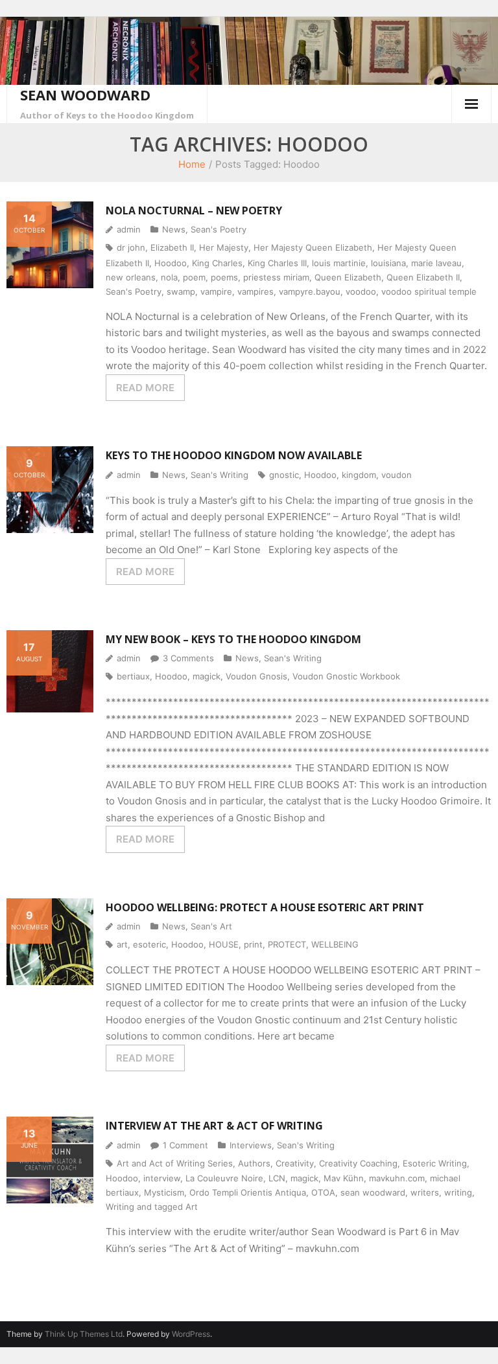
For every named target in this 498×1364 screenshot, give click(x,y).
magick (206, 676)
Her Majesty (223, 247)
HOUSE (224, 944)
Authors (254, 1163)
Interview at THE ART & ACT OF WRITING (214, 1126)
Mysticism (164, 1192)
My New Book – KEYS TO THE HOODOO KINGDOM (233, 639)
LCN (276, 1178)
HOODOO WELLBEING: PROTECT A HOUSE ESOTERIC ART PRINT (265, 907)
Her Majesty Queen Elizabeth (313, 247)
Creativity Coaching (358, 1163)
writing (458, 1192)
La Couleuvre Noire (224, 1178)
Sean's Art (211, 926)
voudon (396, 475)
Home (192, 164)
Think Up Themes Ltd (84, 1334)
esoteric (149, 944)
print (253, 944)
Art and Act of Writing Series (175, 1163)
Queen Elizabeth (347, 277)
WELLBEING (335, 944)
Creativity (295, 1163)
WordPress (191, 1334)
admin (129, 229)
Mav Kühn (344, 1178)
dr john (131, 247)
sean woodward (372, 1192)
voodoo (361, 291)
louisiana (388, 263)
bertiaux (133, 676)
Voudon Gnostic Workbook (346, 676)
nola (169, 277)
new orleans (131, 277)
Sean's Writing (219, 475)
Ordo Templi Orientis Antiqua (247, 1192)
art (122, 944)
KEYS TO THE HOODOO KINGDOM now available (234, 455)
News (173, 229)
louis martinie (339, 263)
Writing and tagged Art (152, 1206)
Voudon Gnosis (256, 676)
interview (161, 1178)
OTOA (323, 1192)
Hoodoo (170, 263)
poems (224, 277)
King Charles (217, 263)
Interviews (251, 1145)
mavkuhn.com (397, 1178)
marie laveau (436, 263)
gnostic (284, 475)
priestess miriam (276, 277)
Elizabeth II (172, 247)
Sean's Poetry (218, 229)
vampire (216, 291)
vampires (255, 291)
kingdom (359, 475)
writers (424, 1192)
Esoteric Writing (435, 1163)
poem (194, 277)
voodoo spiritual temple (429, 291)
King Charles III (277, 263)
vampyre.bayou (309, 291)
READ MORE (145, 387)
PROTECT (287, 944)
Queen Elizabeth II (423, 277)
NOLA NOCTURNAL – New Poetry (194, 210)
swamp (181, 291)
